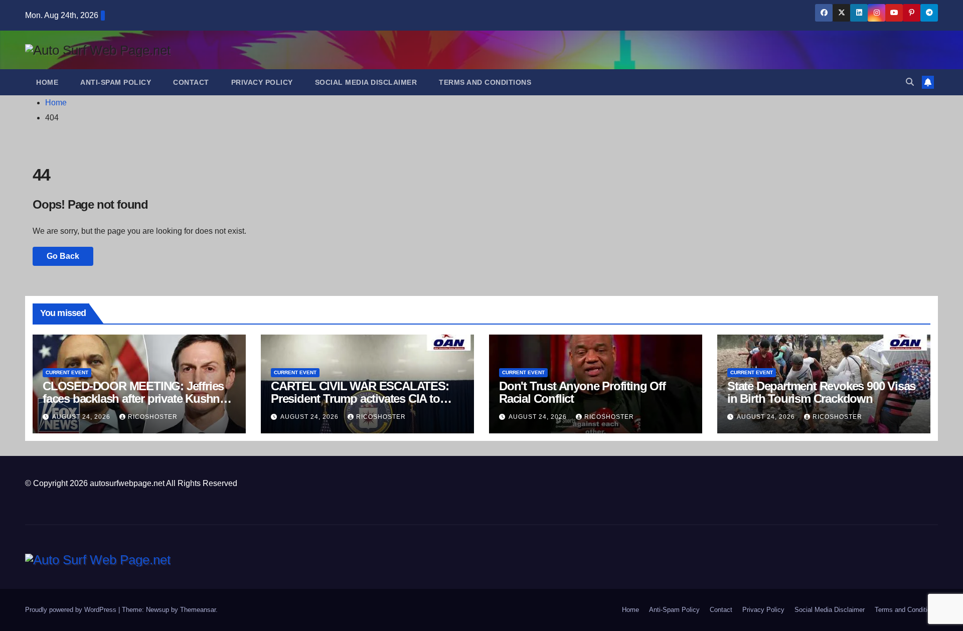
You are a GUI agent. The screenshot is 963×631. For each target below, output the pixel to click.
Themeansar (198, 609)
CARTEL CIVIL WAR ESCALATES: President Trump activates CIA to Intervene (360, 398)
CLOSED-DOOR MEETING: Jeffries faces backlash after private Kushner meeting (136, 398)
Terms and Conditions (485, 82)
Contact (191, 82)
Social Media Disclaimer (366, 82)
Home (47, 82)
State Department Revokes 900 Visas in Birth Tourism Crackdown (821, 392)
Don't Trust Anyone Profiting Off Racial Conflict (582, 392)
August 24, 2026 (82, 416)
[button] (910, 82)
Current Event (67, 372)
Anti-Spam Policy (115, 82)
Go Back (63, 256)
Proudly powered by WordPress (71, 609)
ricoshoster (153, 416)
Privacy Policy (262, 82)
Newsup (157, 609)
